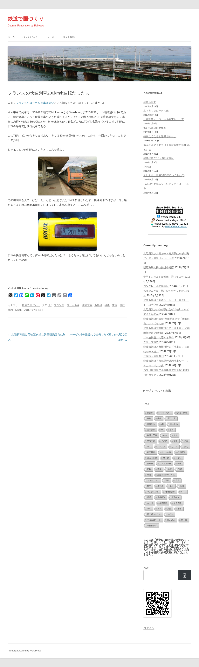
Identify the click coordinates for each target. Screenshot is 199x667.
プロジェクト (165, 413)
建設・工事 (152, 435)
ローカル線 (73, 305)
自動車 (150, 463)
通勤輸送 (175, 497)
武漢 (149, 497)
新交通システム (154, 514)
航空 (149, 486)
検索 (145, 567)
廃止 (172, 486)
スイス (170, 514)
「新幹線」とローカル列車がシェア (163, 119)
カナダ (150, 503)
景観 (167, 480)
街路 (175, 441)
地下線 (184, 520)
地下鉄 (166, 458)
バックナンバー (31, 37)
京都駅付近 (152, 525)
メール (50, 37)
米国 (180, 509)
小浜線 (147, 166)
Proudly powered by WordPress (24, 650)
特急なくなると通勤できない (159, 136)
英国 (169, 509)
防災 (186, 447)
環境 (149, 475)
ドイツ (178, 458)
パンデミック (153, 492)
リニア (174, 447)
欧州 (182, 486)
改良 (159, 469)
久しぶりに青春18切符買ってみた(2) (163, 175)
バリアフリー (165, 463)
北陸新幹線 (170, 492)
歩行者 (160, 486)
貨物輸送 (161, 497)
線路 (107, 305)
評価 (186, 441)
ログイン (148, 628)
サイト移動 (69, 37)
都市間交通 (152, 458)
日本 (177, 480)
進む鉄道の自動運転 (154, 127)
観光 (179, 463)
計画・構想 (182, 413)
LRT (165, 435)
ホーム (11, 37)
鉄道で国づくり (26, 19)
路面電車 (151, 452)
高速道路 (177, 503)
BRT (180, 469)
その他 (164, 441)
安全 (175, 435)
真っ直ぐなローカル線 (156, 110)
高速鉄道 (163, 503)
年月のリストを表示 (158, 390)
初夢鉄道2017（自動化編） (158, 158)
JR (49, 305)
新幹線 (98, 305)
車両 (114, 305)
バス (149, 447)
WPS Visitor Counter (176, 226)
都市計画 (151, 424)
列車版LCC (149, 102)
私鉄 (149, 469)
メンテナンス (153, 480)
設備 (159, 418)
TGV (149, 509)
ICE (159, 509)
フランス (59, 305)
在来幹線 (151, 430)
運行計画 (171, 418)
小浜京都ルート (154, 520)
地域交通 (87, 305)
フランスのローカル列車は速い (35, 102)
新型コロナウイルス (166, 475)
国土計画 (174, 424)
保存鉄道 (171, 520)
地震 (170, 469)
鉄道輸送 (181, 452)
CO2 (183, 492)
